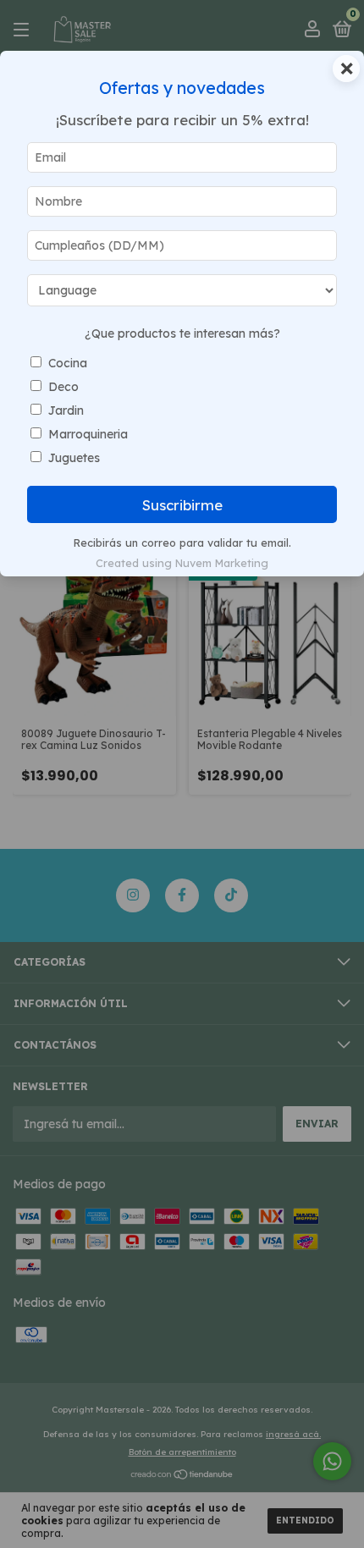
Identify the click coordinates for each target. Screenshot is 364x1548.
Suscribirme (182, 505)
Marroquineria (88, 434)
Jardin (66, 410)
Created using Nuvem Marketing (182, 563)
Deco (63, 386)
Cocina (67, 363)
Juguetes (74, 458)
